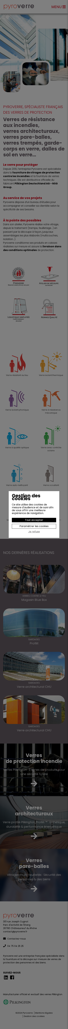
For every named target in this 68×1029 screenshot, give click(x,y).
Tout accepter (34, 520)
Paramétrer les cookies (34, 526)
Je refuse (34, 531)
